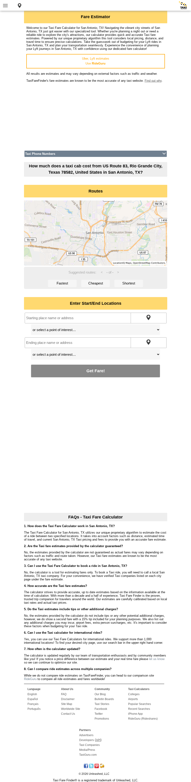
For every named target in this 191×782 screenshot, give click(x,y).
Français (32, 704)
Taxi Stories (102, 704)
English (32, 694)
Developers (86, 740)
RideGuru (30, 679)
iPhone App (135, 713)
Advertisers (86, 735)
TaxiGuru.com (88, 754)
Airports (133, 699)
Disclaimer (68, 699)
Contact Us (68, 713)
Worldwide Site (70, 709)
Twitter (99, 713)
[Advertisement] (95, 115)
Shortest (128, 283)
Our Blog (100, 694)
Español (32, 699)
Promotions (102, 718)
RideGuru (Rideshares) (143, 718)
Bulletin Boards (104, 699)
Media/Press (87, 750)
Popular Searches (139, 704)
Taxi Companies (89, 745)
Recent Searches (139, 709)
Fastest (62, 283)
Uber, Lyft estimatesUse (95, 61)
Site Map (66, 704)
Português (34, 709)
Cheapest (95, 283)
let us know (156, 659)
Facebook (101, 709)
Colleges (134, 694)
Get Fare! (95, 370)
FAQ (63, 694)
